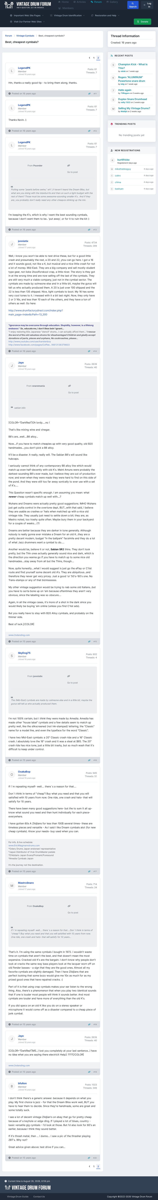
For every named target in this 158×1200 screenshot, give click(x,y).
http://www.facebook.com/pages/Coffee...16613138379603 (39, 344)
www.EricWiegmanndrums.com (24, 845)
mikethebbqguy (123, 169)
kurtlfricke (123, 159)
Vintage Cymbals (25, 35)
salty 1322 (126, 102)
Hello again (124, 90)
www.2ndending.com (19, 635)
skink (123, 71)
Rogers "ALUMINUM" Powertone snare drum (131, 79)
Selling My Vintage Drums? (134, 108)
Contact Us (39, 1196)
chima (118, 182)
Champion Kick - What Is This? (133, 66)
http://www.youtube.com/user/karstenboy (29, 341)
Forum (8, 35)
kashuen (119, 188)
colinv (118, 175)
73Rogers (125, 93)
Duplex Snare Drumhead (132, 99)
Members (68, 8)
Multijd (124, 111)
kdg (123, 84)
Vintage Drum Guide (17, 1196)
